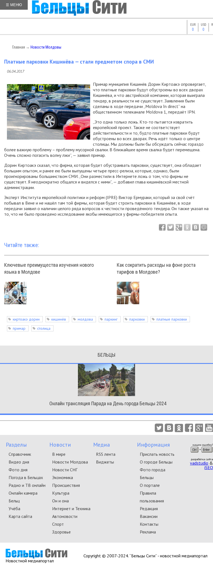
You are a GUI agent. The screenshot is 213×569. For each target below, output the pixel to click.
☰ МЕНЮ (14, 5)
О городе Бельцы (156, 462)
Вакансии (149, 516)
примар (19, 328)
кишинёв (58, 319)
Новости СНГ (64, 469)
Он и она (60, 500)
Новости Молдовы (46, 47)
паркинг (111, 319)
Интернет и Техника (71, 508)
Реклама (148, 532)
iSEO (208, 467)
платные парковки (171, 319)
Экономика (62, 477)
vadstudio (199, 463)
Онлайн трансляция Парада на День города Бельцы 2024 (107, 403)
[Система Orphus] (201, 454)
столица (43, 328)
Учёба (14, 508)
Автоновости (64, 516)
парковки (137, 319)
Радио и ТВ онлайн (27, 485)
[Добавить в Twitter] (170, 227)
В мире (58, 454)
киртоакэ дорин (26, 319)
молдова (85, 319)
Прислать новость (157, 454)
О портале (150, 485)
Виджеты (105, 462)
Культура (60, 493)
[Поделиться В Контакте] (195, 227)
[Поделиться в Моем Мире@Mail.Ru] (204, 227)
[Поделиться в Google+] (179, 227)
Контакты (149, 524)
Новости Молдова (70, 462)
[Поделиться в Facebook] (162, 227)
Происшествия (66, 485)
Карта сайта (20, 516)
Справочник (20, 454)
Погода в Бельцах (26, 477)
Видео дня (19, 462)
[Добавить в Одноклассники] (187, 227)
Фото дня (18, 469)
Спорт (58, 524)
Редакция (149, 508)
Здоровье (61, 532)
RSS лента (105, 454)
